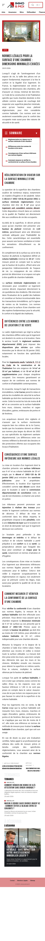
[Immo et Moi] (16, 5)
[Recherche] (32, 5)
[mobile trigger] (4, 5)
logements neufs (17, 362)
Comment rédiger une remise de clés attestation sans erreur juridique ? (20, 786)
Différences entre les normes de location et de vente (19, 147)
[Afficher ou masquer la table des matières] (30, 133)
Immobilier (10, 782)
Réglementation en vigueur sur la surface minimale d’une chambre (20, 140)
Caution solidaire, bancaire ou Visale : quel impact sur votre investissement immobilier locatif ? (21, 851)
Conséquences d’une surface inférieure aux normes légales (22, 154)
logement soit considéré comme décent (21, 208)
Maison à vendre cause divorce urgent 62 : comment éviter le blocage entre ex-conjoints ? (22, 806)
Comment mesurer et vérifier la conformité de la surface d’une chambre (22, 161)
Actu (5, 50)
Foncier (10, 843)
